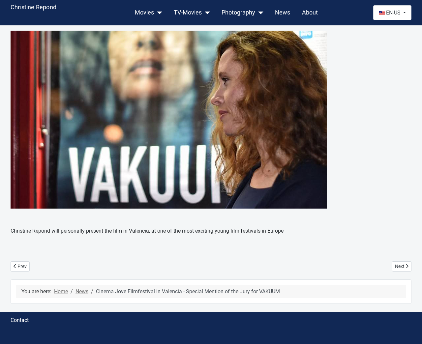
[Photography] (259, 12)
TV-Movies (188, 12)
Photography (238, 12)
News (282, 12)
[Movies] (158, 12)
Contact (20, 320)
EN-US (393, 13)
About (310, 12)
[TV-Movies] (206, 12)
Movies (144, 12)
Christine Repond (33, 7)
